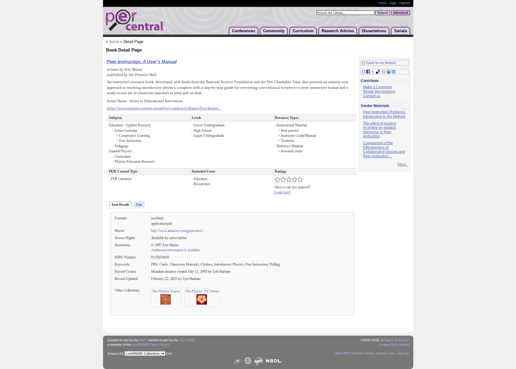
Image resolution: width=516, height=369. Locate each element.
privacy (381, 353)
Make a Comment (377, 87)
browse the (116, 353)
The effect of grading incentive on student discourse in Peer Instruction (379, 130)
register (404, 3)
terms (369, 353)
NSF (182, 340)
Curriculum (303, 31)
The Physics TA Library (202, 291)
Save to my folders (381, 63)
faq (392, 353)
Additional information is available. (176, 250)
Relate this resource (379, 91)
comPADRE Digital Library (151, 344)
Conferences (243, 31)
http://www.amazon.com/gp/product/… (178, 231)
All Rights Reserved (394, 340)
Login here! (282, 192)
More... (402, 164)
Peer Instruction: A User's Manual (142, 61)
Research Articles (338, 31)
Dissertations (374, 31)
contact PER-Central (394, 344)
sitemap (403, 353)
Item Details (120, 204)
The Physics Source (166, 291)
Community (274, 31)
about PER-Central (348, 353)
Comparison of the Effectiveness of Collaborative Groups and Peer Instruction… (384, 149)
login (393, 3)
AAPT (143, 340)
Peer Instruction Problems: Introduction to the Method (384, 114)
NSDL (191, 340)
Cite (139, 204)
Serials (400, 31)
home (383, 3)
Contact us (371, 96)
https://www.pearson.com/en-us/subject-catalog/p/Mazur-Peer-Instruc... (164, 108)
